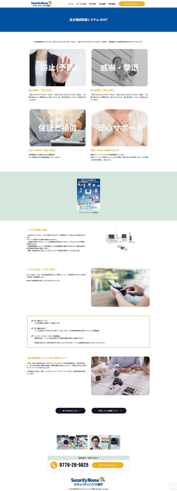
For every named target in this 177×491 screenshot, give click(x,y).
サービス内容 (81, 4)
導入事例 (92, 4)
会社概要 (102, 4)
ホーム (70, 4)
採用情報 (112, 4)
